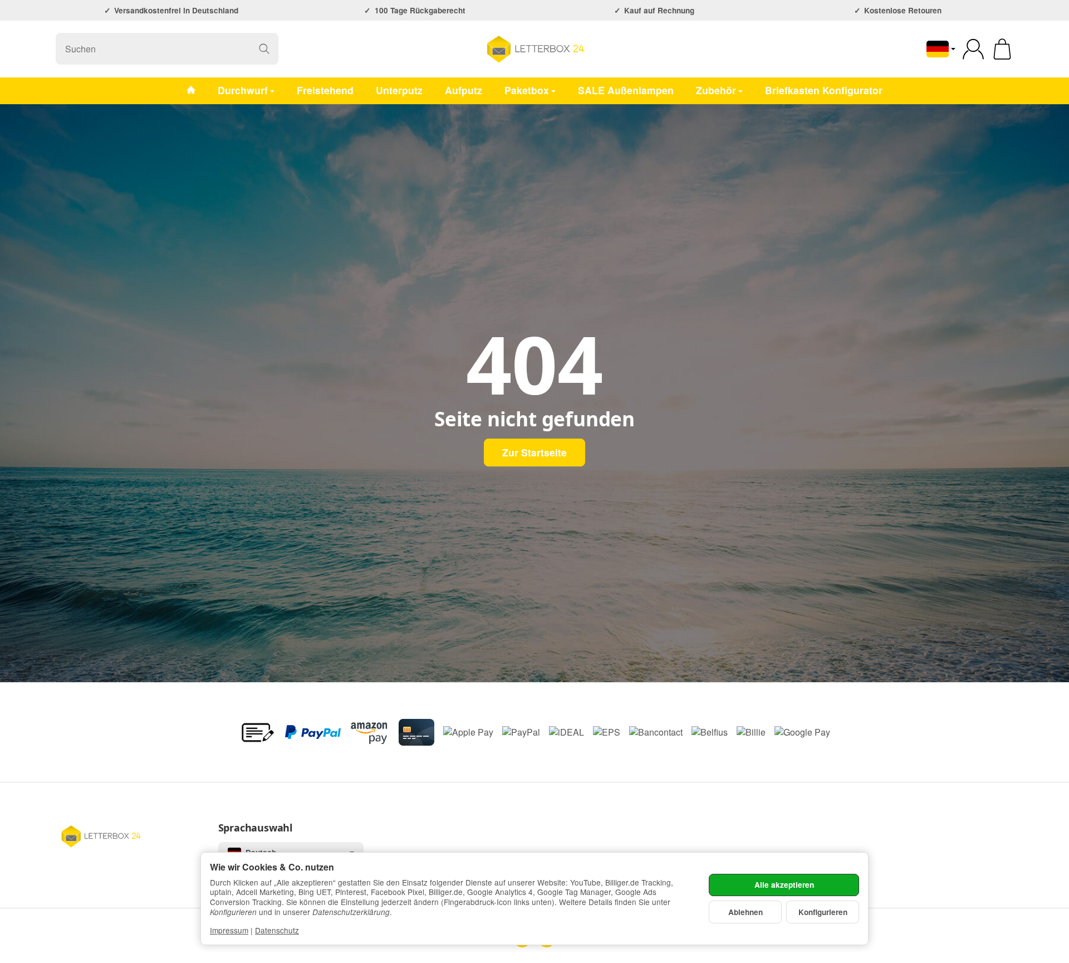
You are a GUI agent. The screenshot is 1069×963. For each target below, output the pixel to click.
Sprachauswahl (255, 828)
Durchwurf (243, 90)
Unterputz (399, 90)
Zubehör (716, 90)
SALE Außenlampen (626, 90)
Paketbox (526, 90)
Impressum (229, 930)
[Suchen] (264, 49)
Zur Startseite (534, 452)
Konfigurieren (822, 912)
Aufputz (463, 90)
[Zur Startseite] (534, 49)
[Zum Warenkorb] (1002, 49)
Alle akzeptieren (784, 884)
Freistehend (325, 90)
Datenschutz (277, 930)
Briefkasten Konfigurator (823, 90)
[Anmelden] (973, 49)
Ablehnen (745, 912)
